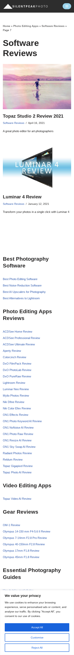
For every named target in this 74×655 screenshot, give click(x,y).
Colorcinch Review (14, 357)
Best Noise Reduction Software (22, 285)
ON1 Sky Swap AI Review (19, 446)
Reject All (37, 647)
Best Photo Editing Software (20, 279)
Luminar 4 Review (22, 196)
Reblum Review (13, 459)
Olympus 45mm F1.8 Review (21, 557)
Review (29, 427)
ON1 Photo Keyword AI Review (22, 421)
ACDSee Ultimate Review (19, 344)
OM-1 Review (11, 525)
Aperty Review (12, 350)
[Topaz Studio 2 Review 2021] (37, 86)
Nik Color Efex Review (17, 408)
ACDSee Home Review (17, 331)
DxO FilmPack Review (17, 363)
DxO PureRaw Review (17, 376)
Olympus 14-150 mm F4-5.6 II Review (26, 531)
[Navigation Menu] (67, 6)
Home (6, 25)
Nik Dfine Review (13, 402)
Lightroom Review (14, 382)
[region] (37, 622)
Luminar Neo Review (16, 389)
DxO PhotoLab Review (17, 370)
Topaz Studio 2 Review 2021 (33, 116)
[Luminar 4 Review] (37, 167)
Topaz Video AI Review (17, 498)
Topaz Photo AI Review (17, 472)
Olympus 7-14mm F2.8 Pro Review (25, 537)
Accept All (37, 627)
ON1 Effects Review (15, 414)
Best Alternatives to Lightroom (21, 298)
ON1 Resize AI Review (17, 440)
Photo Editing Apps (26, 25)
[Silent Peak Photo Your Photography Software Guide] (25, 6)
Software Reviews (53, 25)
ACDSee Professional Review (21, 338)
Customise (37, 637)
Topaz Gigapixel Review (18, 466)
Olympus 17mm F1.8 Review (21, 550)
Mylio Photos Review (16, 395)
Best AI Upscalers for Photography (24, 291)
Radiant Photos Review (17, 453)
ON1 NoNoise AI (13, 427)
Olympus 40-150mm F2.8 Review (24, 544)
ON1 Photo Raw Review (18, 434)
